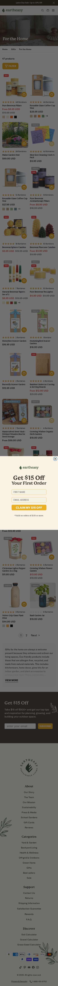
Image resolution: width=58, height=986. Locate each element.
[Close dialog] (55, 459)
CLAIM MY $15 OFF (29, 507)
